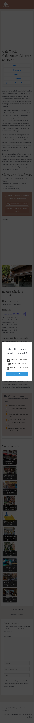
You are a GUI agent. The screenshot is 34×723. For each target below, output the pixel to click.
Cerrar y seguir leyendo (17, 374)
